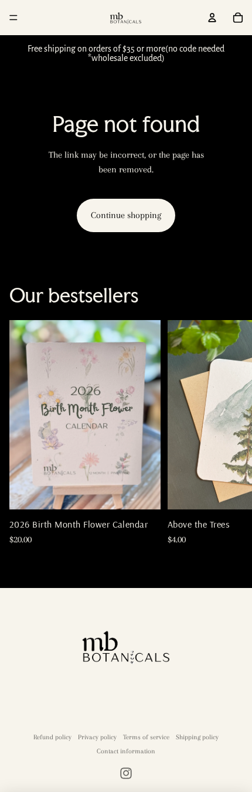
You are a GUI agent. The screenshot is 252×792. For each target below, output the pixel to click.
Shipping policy (197, 737)
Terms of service (146, 737)
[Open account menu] (212, 17)
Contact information (126, 751)
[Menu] (13, 17)
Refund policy (52, 737)
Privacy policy (97, 737)
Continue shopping (126, 215)
